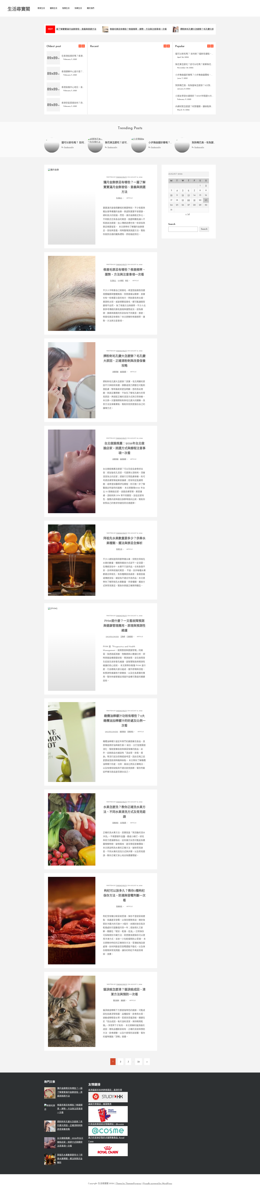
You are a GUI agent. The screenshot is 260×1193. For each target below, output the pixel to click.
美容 (126, 281)
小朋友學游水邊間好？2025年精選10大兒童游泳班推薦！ (194, 96)
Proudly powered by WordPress (157, 1183)
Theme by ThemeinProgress (128, 1183)
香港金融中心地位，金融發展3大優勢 (73, 87)
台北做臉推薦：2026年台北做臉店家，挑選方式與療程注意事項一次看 (124, 448)
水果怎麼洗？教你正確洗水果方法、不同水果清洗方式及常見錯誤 (124, 812)
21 (194, 200)
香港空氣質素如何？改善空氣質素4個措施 (73, 103)
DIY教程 (121, 281)
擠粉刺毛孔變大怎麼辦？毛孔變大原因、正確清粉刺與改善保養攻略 (200, 29)
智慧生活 (66, 8)
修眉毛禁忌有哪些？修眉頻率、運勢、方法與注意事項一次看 (126, 29)
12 (183, 195)
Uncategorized (112, 637)
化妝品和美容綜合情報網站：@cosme (106, 1124)
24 (138, 1061)
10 (171, 195)
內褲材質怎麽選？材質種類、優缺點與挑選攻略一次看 (194, 106)
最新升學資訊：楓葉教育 (99, 1104)
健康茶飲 (123, 732)
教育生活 (41, 8)
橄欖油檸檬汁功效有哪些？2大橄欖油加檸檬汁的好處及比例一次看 (124, 721)
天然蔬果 (123, 823)
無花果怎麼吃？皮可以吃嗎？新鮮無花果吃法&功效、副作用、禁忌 (194, 64)
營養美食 (130, 732)
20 (188, 200)
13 (189, 195)
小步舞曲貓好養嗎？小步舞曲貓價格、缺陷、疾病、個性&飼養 (194, 75)
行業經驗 (130, 637)
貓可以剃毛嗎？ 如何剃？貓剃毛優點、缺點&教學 (194, 54)
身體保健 (115, 372)
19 (183, 200)
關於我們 (90, 8)
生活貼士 (119, 198)
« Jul (187, 214)
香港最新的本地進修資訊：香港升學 (105, 1090)
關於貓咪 (116, 1000)
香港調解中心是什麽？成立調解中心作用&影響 (73, 72)
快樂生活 (78, 8)
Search (171, 224)
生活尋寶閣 (19, 9)
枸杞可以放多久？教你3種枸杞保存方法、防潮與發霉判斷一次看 (124, 895)
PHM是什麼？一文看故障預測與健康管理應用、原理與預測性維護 (124, 626)
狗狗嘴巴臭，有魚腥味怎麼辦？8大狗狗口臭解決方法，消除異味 (194, 85)
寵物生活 (53, 8)
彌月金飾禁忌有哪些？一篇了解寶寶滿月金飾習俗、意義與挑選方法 (130, 103)
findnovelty (100, 108)
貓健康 (123, 1000)
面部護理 (123, 372)
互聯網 (123, 637)
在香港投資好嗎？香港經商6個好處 (73, 56)
